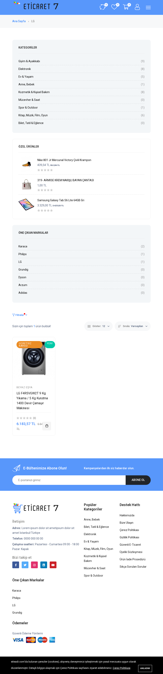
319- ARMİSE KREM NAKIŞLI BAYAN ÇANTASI (65, 180)
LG (20, 261)
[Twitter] (25, 565)
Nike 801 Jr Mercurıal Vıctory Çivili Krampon (64, 160)
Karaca (22, 246)
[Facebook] (15, 565)
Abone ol (138, 479)
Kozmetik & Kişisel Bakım (34, 92)
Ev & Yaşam (25, 76)
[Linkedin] (43, 565)
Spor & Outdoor (28, 107)
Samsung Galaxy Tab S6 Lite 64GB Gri (60, 200)
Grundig (23, 269)
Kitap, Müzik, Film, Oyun (33, 115)
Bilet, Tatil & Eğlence (31, 123)
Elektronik (24, 69)
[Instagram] (34, 565)
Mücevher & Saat (29, 99)
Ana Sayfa (19, 21)
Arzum (22, 285)
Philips (22, 254)
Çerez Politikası (121, 667)
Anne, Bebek (26, 84)
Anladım (145, 668)
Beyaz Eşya (24, 387)
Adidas (22, 292)
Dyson (22, 277)
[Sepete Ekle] (46, 426)
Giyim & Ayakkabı (29, 61)
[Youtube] (53, 565)
